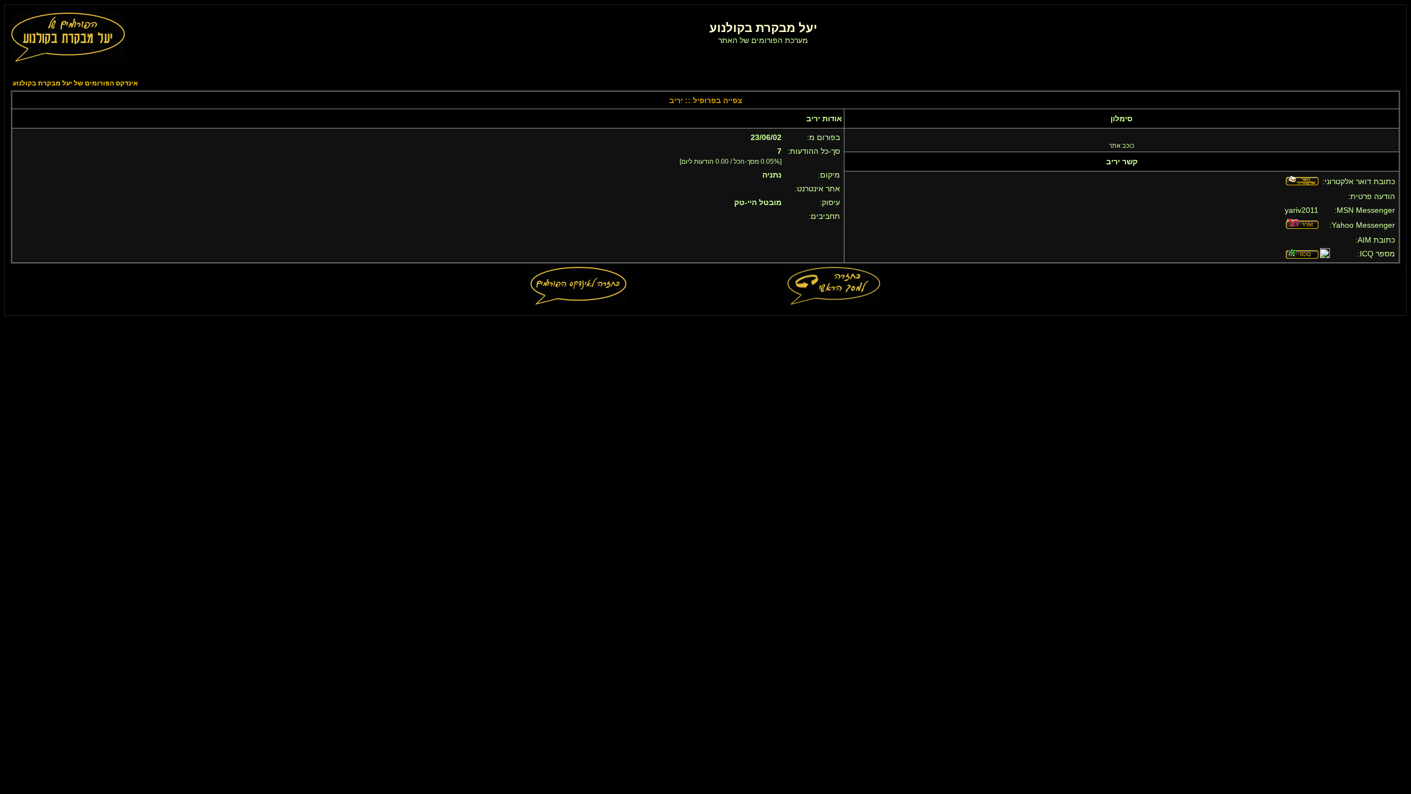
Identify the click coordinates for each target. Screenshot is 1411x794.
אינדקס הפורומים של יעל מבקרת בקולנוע (75, 83)
